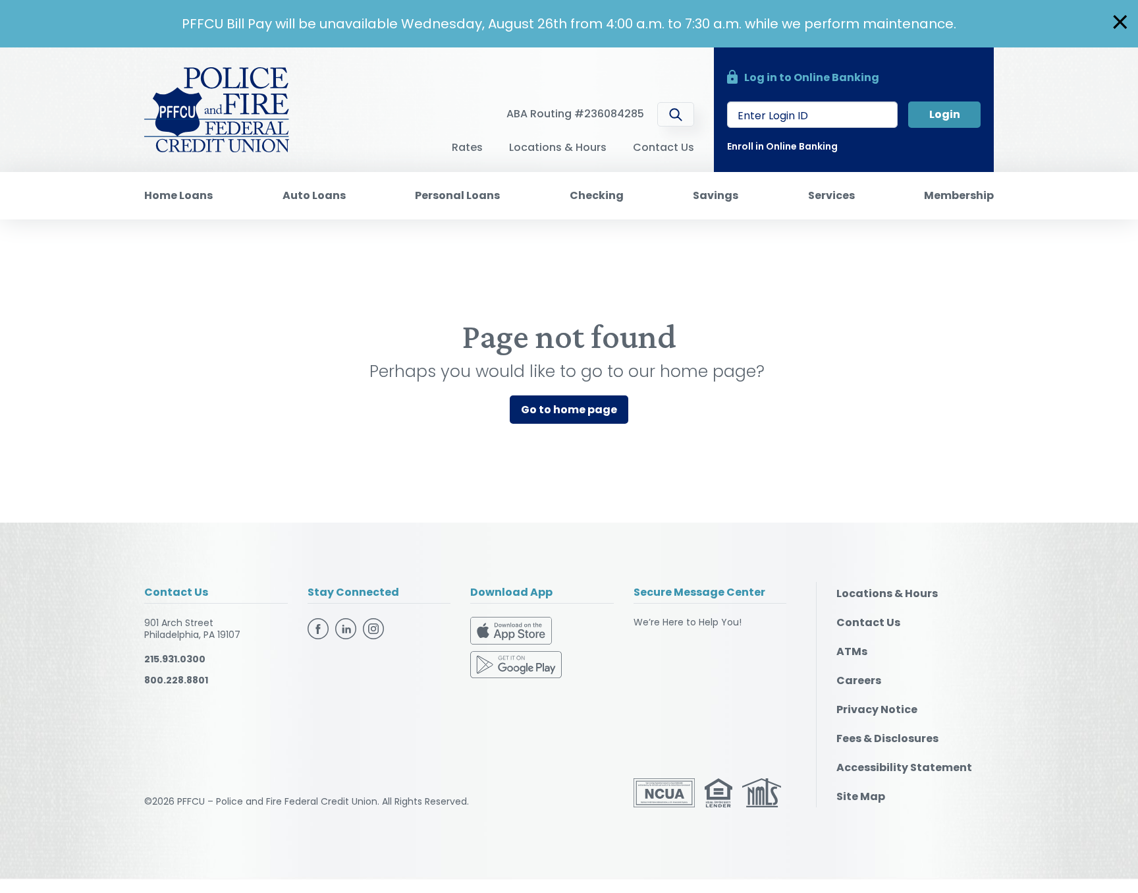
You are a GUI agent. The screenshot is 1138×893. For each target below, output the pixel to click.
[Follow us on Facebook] (320, 627)
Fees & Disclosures (887, 738)
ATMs (851, 651)
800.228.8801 (176, 680)
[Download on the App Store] (511, 633)
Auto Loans (314, 195)
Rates (467, 147)
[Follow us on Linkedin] (347, 627)
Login (944, 114)
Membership (959, 195)
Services (831, 195)
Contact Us (663, 147)
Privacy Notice (876, 709)
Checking (597, 195)
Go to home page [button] (569, 409)
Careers (858, 680)
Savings (715, 195)
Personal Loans (457, 195)
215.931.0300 (174, 659)
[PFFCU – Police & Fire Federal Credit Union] (216, 109)
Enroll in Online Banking (782, 146)
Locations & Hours (558, 147)
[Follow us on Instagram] (373, 627)
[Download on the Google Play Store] (516, 663)
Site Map (860, 796)
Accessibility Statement (904, 767)
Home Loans (178, 195)
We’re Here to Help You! (688, 622)
